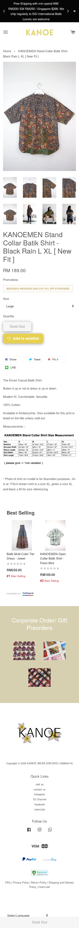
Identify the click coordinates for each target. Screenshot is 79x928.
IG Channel (39, 799)
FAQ (8, 882)
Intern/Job (44, 887)
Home (7, 51)
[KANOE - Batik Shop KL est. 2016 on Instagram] (39, 831)
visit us (40, 784)
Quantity (8, 316)
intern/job (39, 809)
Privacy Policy (21, 882)
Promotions (10, 279)
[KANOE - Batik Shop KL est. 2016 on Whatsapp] (50, 831)
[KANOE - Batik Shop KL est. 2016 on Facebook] (29, 831)
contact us (39, 789)
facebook (39, 804)
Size (6, 298)
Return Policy (38, 882)
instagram (39, 794)
